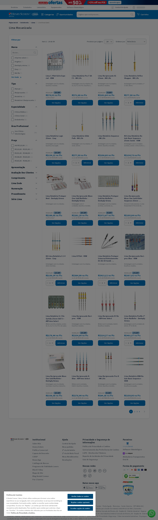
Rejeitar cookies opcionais (80, 502)
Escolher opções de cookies (80, 508)
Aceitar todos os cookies (80, 496)
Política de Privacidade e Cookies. (23, 513)
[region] (50, 503)
